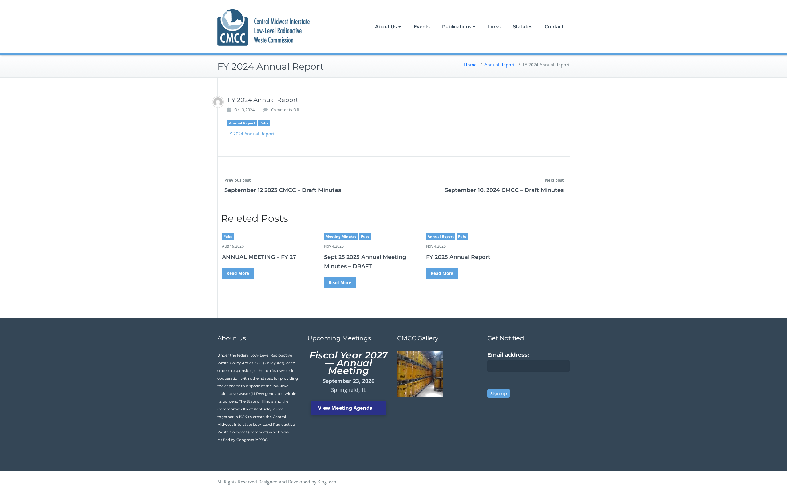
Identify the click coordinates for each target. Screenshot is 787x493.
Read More (238, 273)
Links (494, 26)
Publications (456, 26)
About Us (386, 26)
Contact (554, 26)
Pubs (263, 123)
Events (422, 26)
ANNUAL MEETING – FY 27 (259, 257)
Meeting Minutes (341, 236)
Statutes (522, 26)
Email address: (508, 354)
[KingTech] (218, 102)
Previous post (237, 180)
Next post (554, 180)
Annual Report (499, 65)
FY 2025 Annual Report (458, 257)
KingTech (327, 482)
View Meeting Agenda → (348, 408)
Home (470, 65)
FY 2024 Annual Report (251, 134)
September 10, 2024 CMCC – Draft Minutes (504, 190)
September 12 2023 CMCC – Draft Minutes (282, 190)
